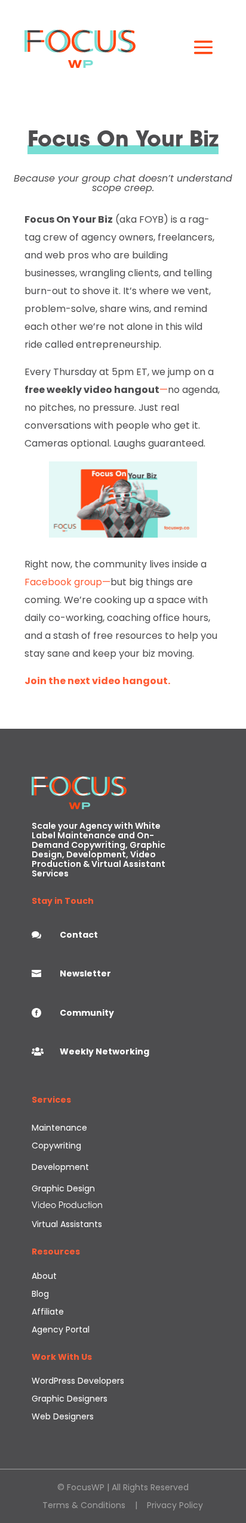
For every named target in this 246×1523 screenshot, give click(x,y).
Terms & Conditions (83, 1505)
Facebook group (63, 582)
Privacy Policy (175, 1505)
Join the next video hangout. (97, 681)
